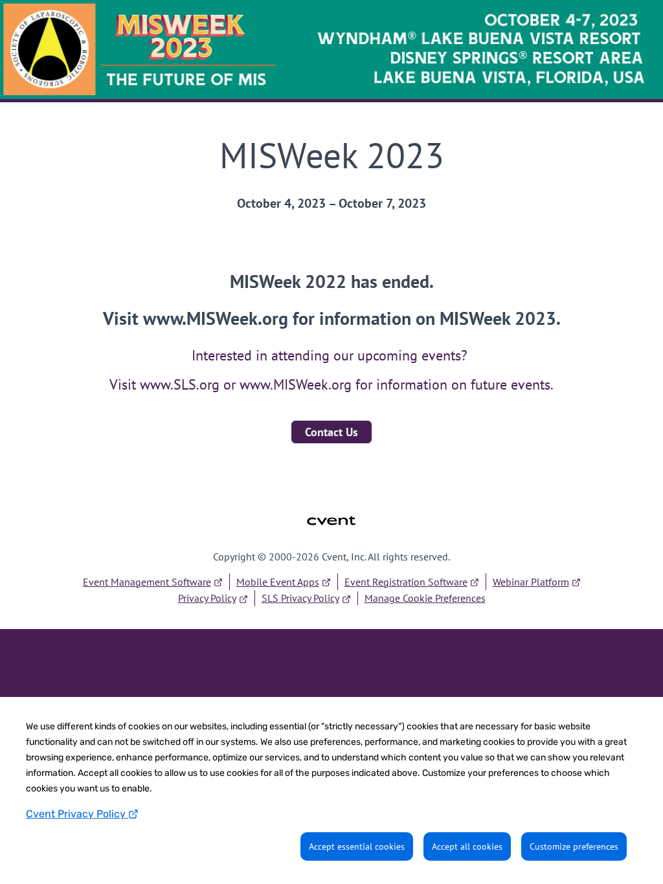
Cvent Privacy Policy (77, 814)
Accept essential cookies (357, 846)
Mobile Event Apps (277, 581)
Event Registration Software (405, 581)
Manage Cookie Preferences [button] (425, 597)
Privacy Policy (207, 597)
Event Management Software (147, 581)
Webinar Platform (531, 581)
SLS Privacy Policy (300, 597)
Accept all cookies (467, 846)
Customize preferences (574, 846)
